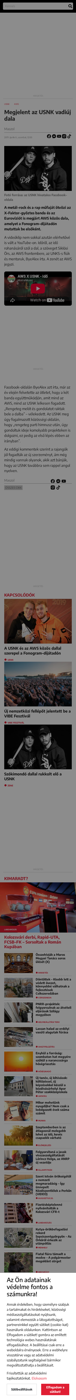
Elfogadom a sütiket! (55, 1389)
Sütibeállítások (21, 1389)
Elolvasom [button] (39, 1378)
